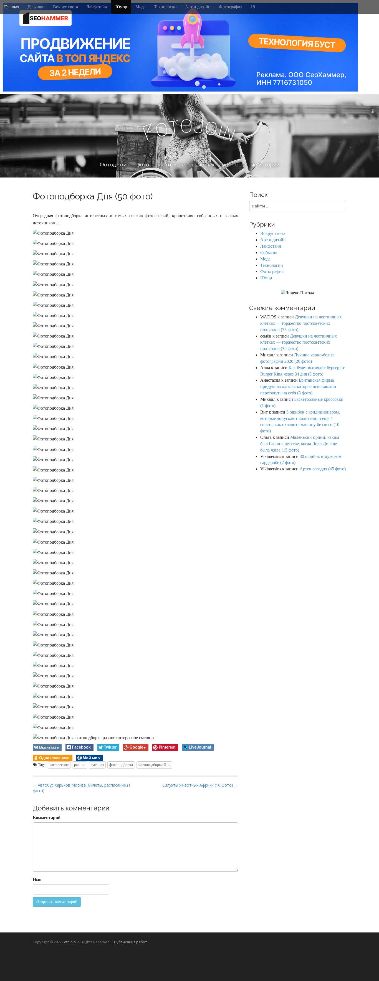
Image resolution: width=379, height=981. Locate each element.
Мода (140, 6)
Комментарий (46, 817)
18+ (254, 6)
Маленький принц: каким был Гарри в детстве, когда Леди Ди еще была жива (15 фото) (299, 443)
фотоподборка (121, 765)
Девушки (36, 6)
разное (79, 765)
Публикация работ (130, 941)
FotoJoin (69, 941)
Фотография (230, 6)
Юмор (121, 6)
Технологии (165, 6)
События (268, 252)
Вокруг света (65, 6)
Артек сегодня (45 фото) (323, 469)
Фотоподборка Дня (154, 765)
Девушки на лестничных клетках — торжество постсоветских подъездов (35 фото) (301, 323)
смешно (97, 765)
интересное (59, 765)
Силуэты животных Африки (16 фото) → (200, 785)
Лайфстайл (96, 6)
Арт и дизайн (198, 6)
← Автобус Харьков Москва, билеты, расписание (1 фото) (81, 787)
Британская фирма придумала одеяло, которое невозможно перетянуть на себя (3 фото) (298, 386)
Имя (37, 879)
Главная (11, 6)
